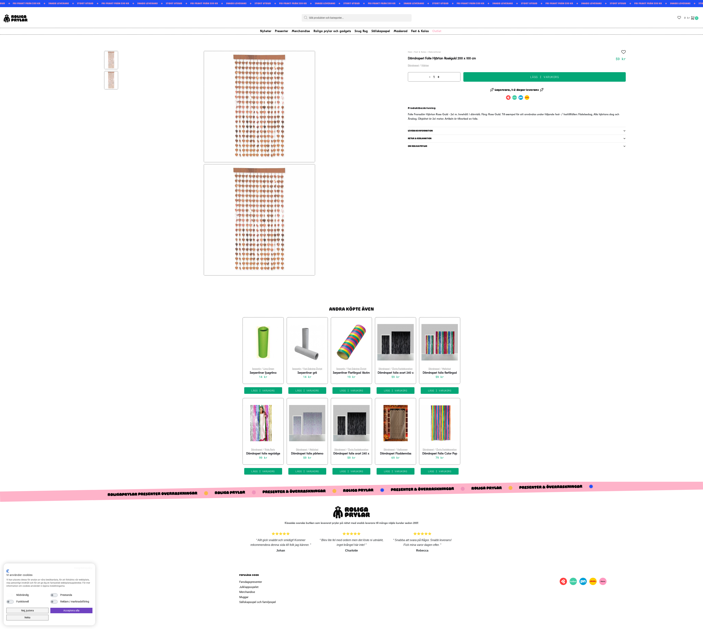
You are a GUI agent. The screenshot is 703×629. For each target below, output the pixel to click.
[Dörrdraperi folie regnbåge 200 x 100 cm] (263, 423)
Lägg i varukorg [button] (263, 390)
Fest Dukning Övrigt (312, 369)
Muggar (243, 597)
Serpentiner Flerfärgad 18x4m (351, 372)
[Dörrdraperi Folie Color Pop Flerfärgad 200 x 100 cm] (439, 423)
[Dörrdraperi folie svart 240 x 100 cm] (395, 342)
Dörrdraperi (413, 65)
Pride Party (270, 450)
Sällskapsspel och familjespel (257, 602)
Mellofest (446, 369)
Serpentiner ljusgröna (263, 372)
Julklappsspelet (248, 587)
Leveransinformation (420, 130)
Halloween (402, 450)
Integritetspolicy (83, 568)
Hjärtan (425, 65)
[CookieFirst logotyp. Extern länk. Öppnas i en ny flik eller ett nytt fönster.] (7, 571)
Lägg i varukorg (544, 77)
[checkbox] (10, 595)
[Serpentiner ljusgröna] (263, 342)
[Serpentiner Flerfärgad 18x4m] (351, 342)
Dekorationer (435, 52)
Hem (410, 52)
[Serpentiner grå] (307, 342)
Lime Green (268, 369)
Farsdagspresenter (250, 582)
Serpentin (256, 369)
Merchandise (247, 592)
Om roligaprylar (417, 146)
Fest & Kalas (420, 52)
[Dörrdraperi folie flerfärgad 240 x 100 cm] (439, 342)
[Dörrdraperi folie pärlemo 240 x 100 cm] (307, 423)
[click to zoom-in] (259, 106)
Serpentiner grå (307, 372)
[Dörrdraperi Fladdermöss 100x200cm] (395, 423)
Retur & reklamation (420, 138)
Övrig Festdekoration (402, 369)
